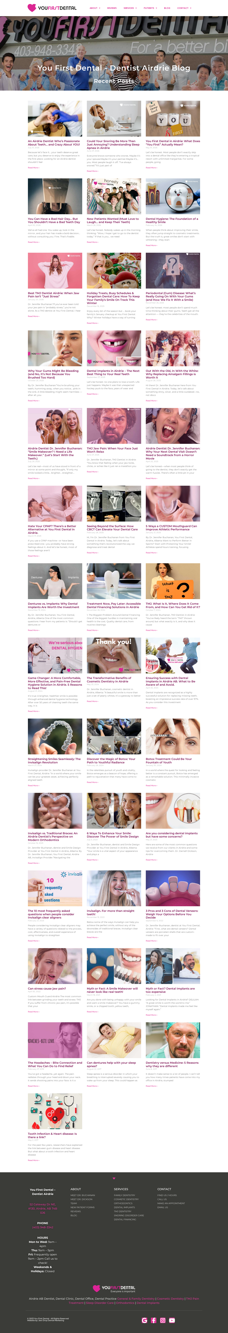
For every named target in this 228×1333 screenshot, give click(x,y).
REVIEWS (112, 8)
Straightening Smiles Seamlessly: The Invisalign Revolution (54, 760)
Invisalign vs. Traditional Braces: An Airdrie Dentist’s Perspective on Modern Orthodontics (53, 837)
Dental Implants (148, 1303)
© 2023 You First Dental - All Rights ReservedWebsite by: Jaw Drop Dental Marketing (48, 1319)
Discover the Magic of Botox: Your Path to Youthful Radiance (111, 760)
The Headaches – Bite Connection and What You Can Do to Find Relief (55, 1064)
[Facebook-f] (153, 1320)
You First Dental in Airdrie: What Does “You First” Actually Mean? (173, 142)
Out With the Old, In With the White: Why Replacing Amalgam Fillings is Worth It (172, 374)
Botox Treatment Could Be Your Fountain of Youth (169, 760)
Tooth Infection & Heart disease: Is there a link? (52, 1135)
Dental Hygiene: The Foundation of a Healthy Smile (172, 220)
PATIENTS (149, 8)
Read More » (33, 167)
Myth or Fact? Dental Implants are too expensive (170, 990)
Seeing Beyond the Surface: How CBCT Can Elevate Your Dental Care (112, 527)
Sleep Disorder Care (100, 1303)
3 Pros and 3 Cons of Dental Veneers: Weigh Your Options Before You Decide (172, 914)
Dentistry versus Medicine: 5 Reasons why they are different (172, 1064)
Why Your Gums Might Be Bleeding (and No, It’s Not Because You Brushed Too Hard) (53, 374)
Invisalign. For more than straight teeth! (110, 912)
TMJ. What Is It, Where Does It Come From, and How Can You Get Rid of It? (173, 605)
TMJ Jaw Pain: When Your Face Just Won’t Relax (112, 450)
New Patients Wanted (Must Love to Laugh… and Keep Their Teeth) (113, 220)
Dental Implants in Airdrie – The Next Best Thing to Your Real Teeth (113, 372)
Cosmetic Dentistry (170, 1298)
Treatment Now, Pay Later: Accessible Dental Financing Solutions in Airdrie (114, 605)
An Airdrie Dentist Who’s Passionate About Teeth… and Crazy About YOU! (54, 142)
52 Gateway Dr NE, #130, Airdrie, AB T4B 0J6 (42, 1208)
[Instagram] (162, 1320)
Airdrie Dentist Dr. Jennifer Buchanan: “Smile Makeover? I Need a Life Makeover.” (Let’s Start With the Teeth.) (55, 453)
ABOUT (93, 8)
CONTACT (182, 8)
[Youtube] (172, 1320)
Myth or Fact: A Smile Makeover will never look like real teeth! (112, 990)
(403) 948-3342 (42, 1227)
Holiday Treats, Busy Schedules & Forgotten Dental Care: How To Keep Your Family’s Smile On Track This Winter (113, 298)
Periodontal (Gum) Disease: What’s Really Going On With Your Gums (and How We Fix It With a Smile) (171, 296)
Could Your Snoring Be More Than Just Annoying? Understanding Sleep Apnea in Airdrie (113, 144)
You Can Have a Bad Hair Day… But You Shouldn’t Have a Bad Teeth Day (54, 220)
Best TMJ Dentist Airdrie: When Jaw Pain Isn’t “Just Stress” (53, 294)
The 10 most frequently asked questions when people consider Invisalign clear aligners (51, 914)
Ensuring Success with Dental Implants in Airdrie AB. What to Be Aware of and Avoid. (170, 681)
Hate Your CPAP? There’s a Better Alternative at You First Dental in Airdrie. (52, 529)
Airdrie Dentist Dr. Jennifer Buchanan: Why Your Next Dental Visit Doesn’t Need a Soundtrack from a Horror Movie (173, 453)
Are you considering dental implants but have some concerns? (172, 835)
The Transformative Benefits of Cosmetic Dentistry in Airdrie (109, 679)
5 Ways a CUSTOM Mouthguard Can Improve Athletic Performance (171, 527)
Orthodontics (125, 1303)
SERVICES (129, 8)
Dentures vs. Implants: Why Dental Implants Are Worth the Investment (53, 605)
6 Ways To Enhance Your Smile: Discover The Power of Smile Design (113, 835)
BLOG (167, 8)
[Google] (144, 1320)
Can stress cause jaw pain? (47, 988)
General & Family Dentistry (136, 1298)
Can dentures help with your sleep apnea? (111, 1064)
